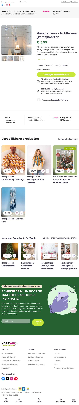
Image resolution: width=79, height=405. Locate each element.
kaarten (49, 65)
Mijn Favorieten (7, 353)
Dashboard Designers (35, 357)
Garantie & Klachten (8, 357)
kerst (57, 65)
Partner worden (33, 361)
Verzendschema (60, 357)
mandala (65, 65)
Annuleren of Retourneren (11, 361)
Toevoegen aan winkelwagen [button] (56, 74)
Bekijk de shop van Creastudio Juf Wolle (60, 238)
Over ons (57, 361)
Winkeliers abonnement (36, 364)
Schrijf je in (37, 322)
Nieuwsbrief (23, 2)
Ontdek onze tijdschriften (69, 2)
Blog (55, 364)
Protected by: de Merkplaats (64, 368)
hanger (40, 65)
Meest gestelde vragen (9, 364)
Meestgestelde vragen (8, 2)
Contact (57, 353)
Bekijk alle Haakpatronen (68, 139)
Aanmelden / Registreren (37, 353)
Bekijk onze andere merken (33, 392)
